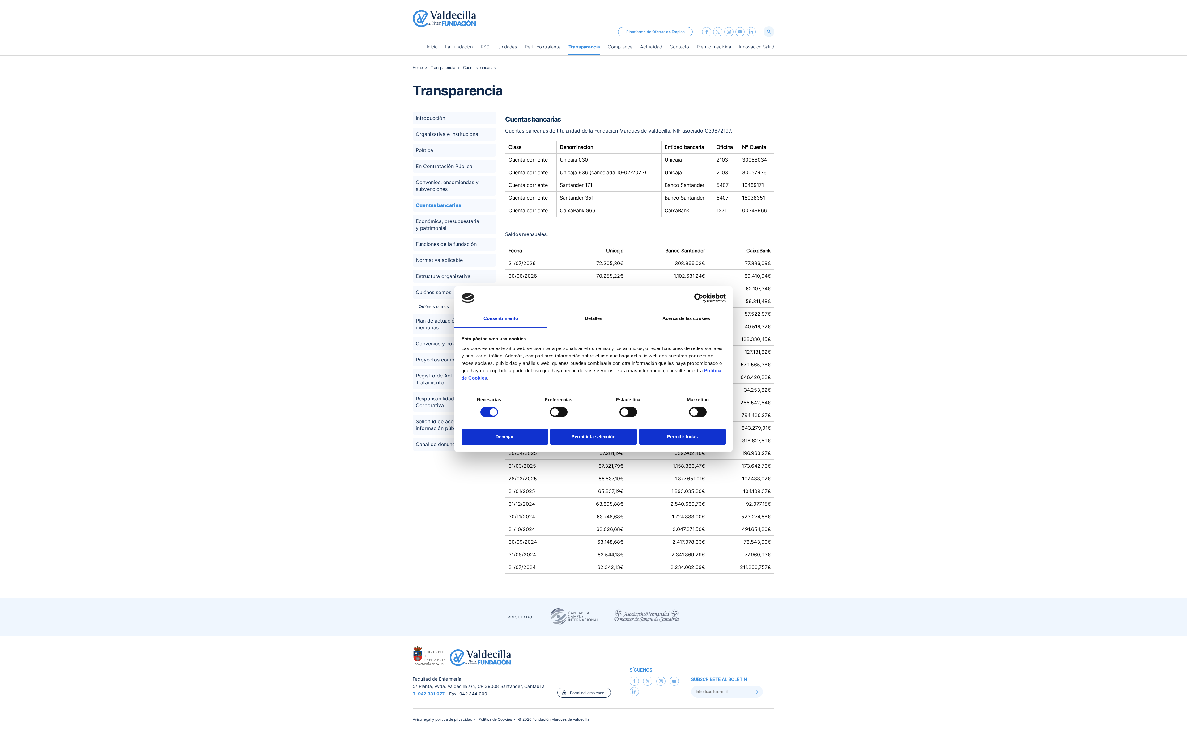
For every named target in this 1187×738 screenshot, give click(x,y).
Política (424, 150)
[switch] (559, 412)
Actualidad (651, 47)
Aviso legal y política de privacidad (442, 719)
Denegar (505, 436)
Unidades (507, 47)
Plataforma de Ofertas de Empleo (655, 31)
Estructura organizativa (443, 276)
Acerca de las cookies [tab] (686, 318)
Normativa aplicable (439, 260)
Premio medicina (714, 47)
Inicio (432, 47)
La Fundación (459, 47)
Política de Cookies (495, 719)
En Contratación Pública (444, 166)
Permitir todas (682, 436)
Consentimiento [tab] (500, 318)
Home (418, 67)
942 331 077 (431, 693)
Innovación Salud (756, 47)
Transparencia (584, 47)
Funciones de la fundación (446, 244)
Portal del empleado (587, 692)
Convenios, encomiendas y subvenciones (447, 185)
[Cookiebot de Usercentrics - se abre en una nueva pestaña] (699, 298)
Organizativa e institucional (447, 134)
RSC (485, 47)
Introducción (430, 118)
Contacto (679, 47)
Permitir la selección (593, 436)
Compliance (620, 47)
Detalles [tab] (593, 318)
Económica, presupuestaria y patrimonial (447, 224)
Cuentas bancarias (479, 67)
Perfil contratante (543, 47)
